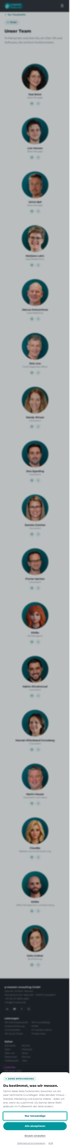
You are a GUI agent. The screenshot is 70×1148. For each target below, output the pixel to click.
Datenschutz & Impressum (31, 1143)
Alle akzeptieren (35, 1126)
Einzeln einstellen (35, 1135)
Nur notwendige (35, 1115)
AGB (50, 1143)
